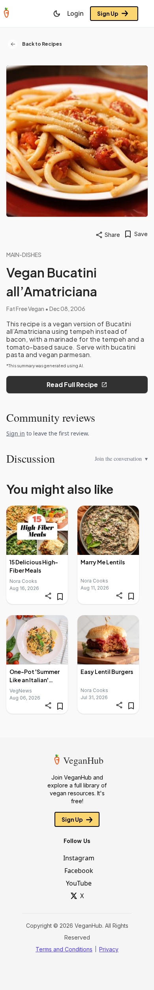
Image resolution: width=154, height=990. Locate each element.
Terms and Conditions (64, 949)
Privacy (108, 949)
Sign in (15, 433)
